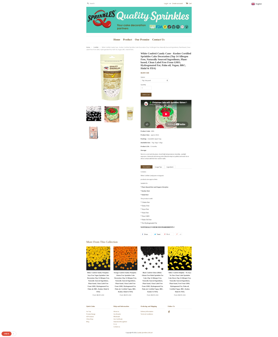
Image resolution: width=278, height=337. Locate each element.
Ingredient (170, 167)
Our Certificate (117, 319)
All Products (90, 316)
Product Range (90, 314)
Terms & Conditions (147, 314)
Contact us (116, 327)
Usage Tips (158, 167)
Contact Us (158, 39)
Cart (190, 3)
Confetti (95, 47)
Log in (166, 3)
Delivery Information (147, 311)
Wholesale (116, 316)
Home (116, 39)
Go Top (88, 311)
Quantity (143, 85)
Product (127, 39)
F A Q (115, 324)
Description (146, 167)
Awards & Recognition (120, 322)
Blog (87, 322)
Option (143, 77)
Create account (177, 3)
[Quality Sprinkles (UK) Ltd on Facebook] (169, 312)
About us (116, 311)
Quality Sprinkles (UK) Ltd (144, 333)
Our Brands (117, 314)
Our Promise (142, 39)
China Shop (89, 319)
